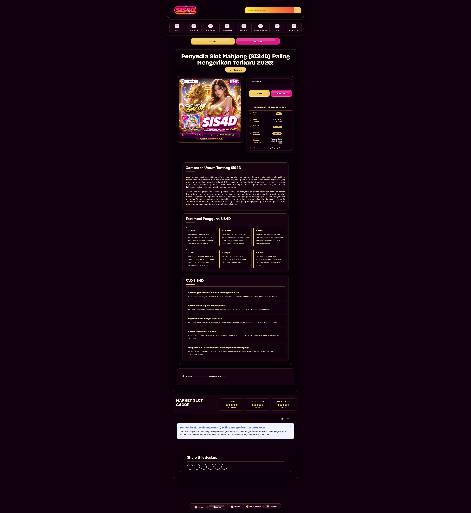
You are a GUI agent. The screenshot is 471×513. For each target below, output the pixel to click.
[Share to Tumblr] (224, 466)
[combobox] (269, 10)
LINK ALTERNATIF (255, 507)
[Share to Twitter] (190, 466)
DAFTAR (258, 41)
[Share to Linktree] (204, 466)
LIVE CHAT (273, 506)
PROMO (200, 507)
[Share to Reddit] (217, 466)
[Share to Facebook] (197, 466)
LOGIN (213, 41)
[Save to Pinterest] (211, 466)
